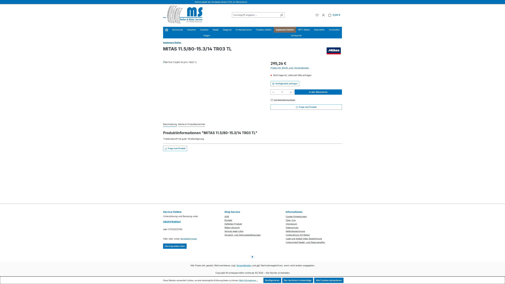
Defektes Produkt (233, 224)
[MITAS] (333, 50)
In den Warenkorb (318, 92)
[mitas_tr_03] (214, 89)
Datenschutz (292, 227)
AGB (226, 216)
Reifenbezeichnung (295, 231)
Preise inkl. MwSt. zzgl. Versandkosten (290, 68)
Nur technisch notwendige (297, 280)
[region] (214, 89)
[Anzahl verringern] (273, 92)
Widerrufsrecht (232, 227)
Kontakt (228, 220)
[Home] (166, 30)
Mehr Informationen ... (248, 280)
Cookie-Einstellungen (296, 216)
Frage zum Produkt (308, 107)
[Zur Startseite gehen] (183, 14)
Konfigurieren (272, 280)
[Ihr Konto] (323, 15)
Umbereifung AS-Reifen (298, 235)
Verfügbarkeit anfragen (286, 83)
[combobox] (255, 15)
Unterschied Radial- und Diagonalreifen (305, 242)
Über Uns (291, 220)
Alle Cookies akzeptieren (329, 280)
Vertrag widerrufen (175, 246)
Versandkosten (243, 265)
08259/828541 (172, 221)
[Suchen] (281, 15)
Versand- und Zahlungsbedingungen (242, 235)
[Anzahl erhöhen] (291, 92)
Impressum (291, 224)
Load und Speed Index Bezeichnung (304, 238)
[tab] (170, 124)
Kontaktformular (188, 238)
